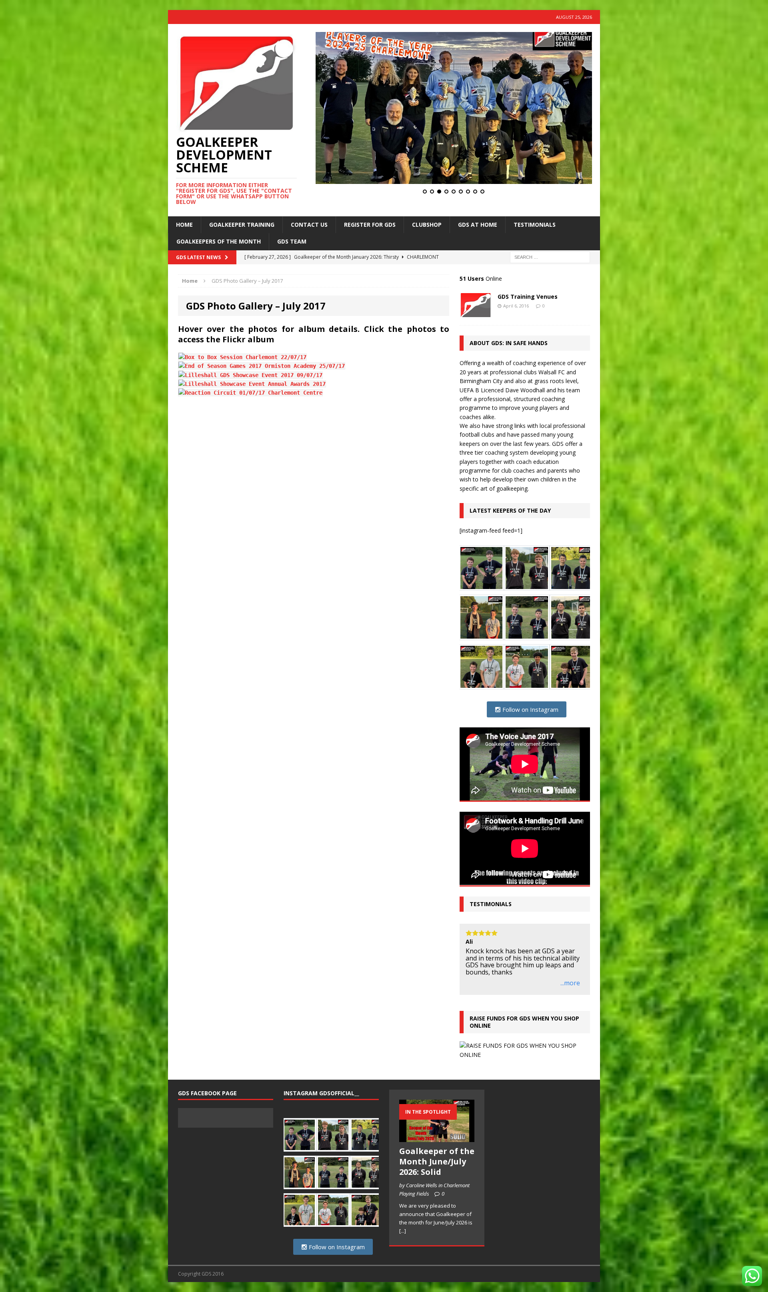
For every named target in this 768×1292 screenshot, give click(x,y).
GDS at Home (477, 224)
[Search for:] (550, 256)
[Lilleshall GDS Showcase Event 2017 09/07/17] (250, 375)
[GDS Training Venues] (476, 312)
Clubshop (427, 224)
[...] (402, 1245)
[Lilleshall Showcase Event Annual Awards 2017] (252, 384)
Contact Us (309, 224)
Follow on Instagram (529, 709)
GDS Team (291, 241)
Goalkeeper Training (241, 224)
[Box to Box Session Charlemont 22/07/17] (242, 357)
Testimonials (535, 224)
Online (481, 278)
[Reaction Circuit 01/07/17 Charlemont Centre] (250, 392)
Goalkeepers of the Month (218, 241)
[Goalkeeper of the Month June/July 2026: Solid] (436, 1152)
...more (570, 998)
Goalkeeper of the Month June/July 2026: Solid (436, 1176)
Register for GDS (370, 224)
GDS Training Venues (528, 296)
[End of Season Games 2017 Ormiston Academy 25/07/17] (261, 366)
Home (184, 224)
